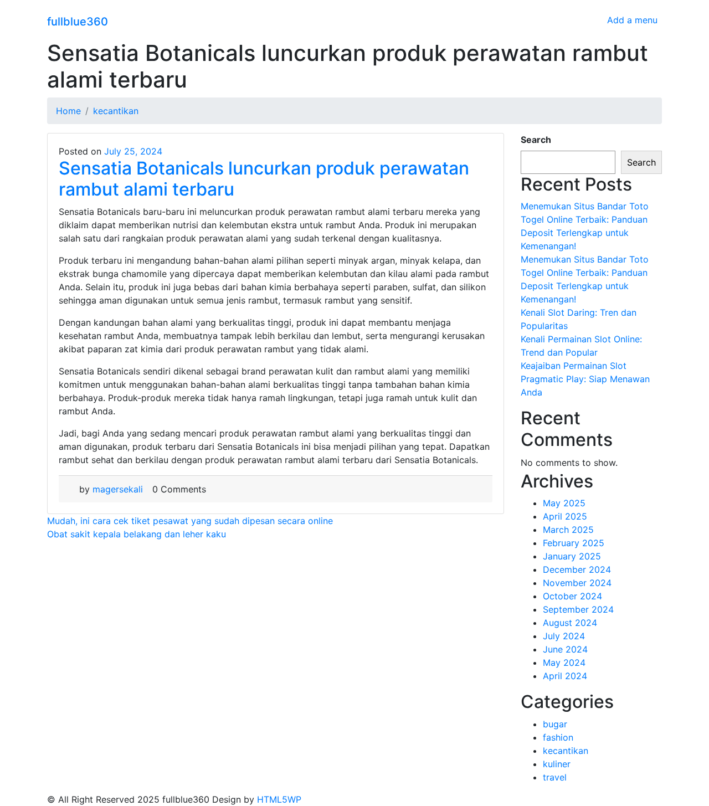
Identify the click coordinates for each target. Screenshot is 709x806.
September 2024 (578, 609)
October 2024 (572, 596)
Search (536, 139)
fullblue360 (77, 21)
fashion (558, 737)
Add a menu (632, 19)
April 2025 (565, 516)
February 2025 (573, 542)
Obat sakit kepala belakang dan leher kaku (136, 534)
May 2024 (564, 662)
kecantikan (565, 750)
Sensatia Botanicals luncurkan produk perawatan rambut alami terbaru (264, 178)
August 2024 (570, 622)
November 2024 (577, 582)
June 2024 (565, 649)
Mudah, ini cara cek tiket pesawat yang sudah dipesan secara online (190, 520)
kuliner (557, 763)
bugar (555, 724)
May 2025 (564, 503)
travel (555, 777)
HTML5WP (279, 799)
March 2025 (568, 529)
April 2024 (565, 675)
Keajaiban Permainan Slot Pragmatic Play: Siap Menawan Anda (585, 379)
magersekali (118, 489)
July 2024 (564, 635)
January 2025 (572, 556)
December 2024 (577, 569)
